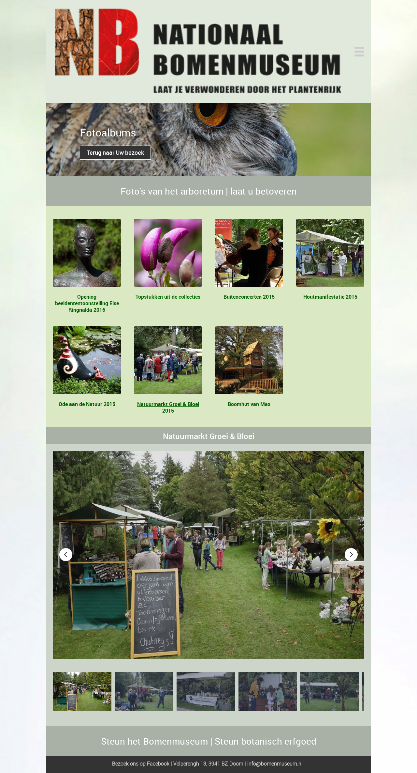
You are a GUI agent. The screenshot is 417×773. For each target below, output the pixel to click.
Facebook (157, 763)
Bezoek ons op (129, 763)
